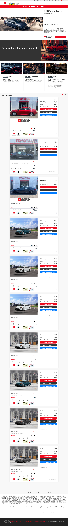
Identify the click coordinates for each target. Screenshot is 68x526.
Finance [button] (35, 3)
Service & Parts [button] (46, 3)
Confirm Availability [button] (48, 112)
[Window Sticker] (36, 130)
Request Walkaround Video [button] (48, 115)
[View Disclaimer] (20, 131)
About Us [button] (51, 3)
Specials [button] (40, 3)
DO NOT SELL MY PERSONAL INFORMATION (25, 521)
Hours (45, 521)
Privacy (17, 521)
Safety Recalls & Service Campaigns (38, 521)
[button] (37, 108)
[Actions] (36, 124)
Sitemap (14, 521)
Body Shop (62, 3)
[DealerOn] (6, 520)
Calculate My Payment (48, 109)
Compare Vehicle (52, 133)
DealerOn (11, 521)
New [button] (29, 3)
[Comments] (34, 130)
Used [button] (32, 3)
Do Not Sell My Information (34, 513)
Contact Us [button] (57, 3)
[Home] (27, 3)
